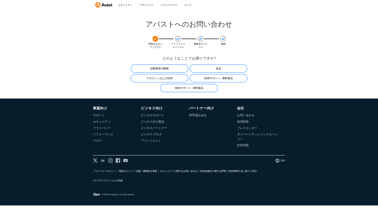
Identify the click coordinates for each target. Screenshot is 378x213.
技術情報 (243, 145)
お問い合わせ (245, 115)
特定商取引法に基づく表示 (243, 171)
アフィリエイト (151, 140)
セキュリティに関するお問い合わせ (179, 171)
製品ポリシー (126, 171)
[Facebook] (118, 160)
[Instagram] (110, 160)
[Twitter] (95, 160)
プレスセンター (247, 128)
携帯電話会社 (197, 115)
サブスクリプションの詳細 (108, 180)
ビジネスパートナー (154, 128)
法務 (138, 171)
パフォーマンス (169, 5)
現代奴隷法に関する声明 (213, 171)
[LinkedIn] (102, 160)
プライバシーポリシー (105, 171)
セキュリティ (125, 5)
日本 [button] (283, 160)
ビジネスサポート (152, 115)
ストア (187, 5)
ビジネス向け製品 (152, 121)
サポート (99, 115)
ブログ (97, 140)
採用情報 (243, 121)
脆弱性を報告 (150, 171)
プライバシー (146, 5)
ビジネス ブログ (151, 134)
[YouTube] (125, 160)
